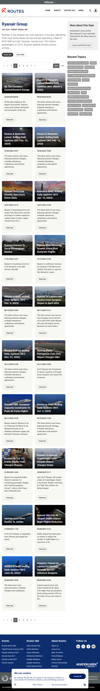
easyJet (86, 80)
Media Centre (56, 659)
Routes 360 (69, 10)
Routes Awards (7, 663)
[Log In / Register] (95, 10)
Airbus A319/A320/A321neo (79, 88)
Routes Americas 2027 (10, 653)
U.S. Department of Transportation (81, 76)
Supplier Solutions (33, 663)
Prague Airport (85, 114)
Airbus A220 (73, 114)
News (81, 10)
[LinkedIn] (78, 646)
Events (57, 10)
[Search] (90, 10)
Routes (93, 63)
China (84, 93)
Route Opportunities (34, 666)
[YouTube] (93, 646)
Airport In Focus (74, 105)
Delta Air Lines (73, 93)
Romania (88, 109)
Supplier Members (33, 659)
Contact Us (55, 649)
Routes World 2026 (75, 67)
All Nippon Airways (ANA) (77, 71)
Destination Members (35, 656)
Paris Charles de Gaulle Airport (79, 101)
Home (47, 10)
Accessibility (6, 687)
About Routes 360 (33, 646)
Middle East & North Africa (78, 97)
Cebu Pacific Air (89, 105)
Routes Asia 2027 (8, 656)
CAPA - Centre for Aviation (78, 63)
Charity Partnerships (59, 663)
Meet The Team (57, 653)
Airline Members (33, 649)
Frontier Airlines (74, 80)
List (62, 66)
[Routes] (13, 10)
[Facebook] (88, 646)
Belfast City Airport (75, 109)
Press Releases (57, 656)
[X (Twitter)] (83, 646)
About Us (54, 646)
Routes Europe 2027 (9, 659)
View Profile (20, 55)
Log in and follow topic (81, 45)
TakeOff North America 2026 (12, 649)
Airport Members (33, 653)
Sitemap (54, 666)
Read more (9, 120)
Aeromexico (72, 84)
